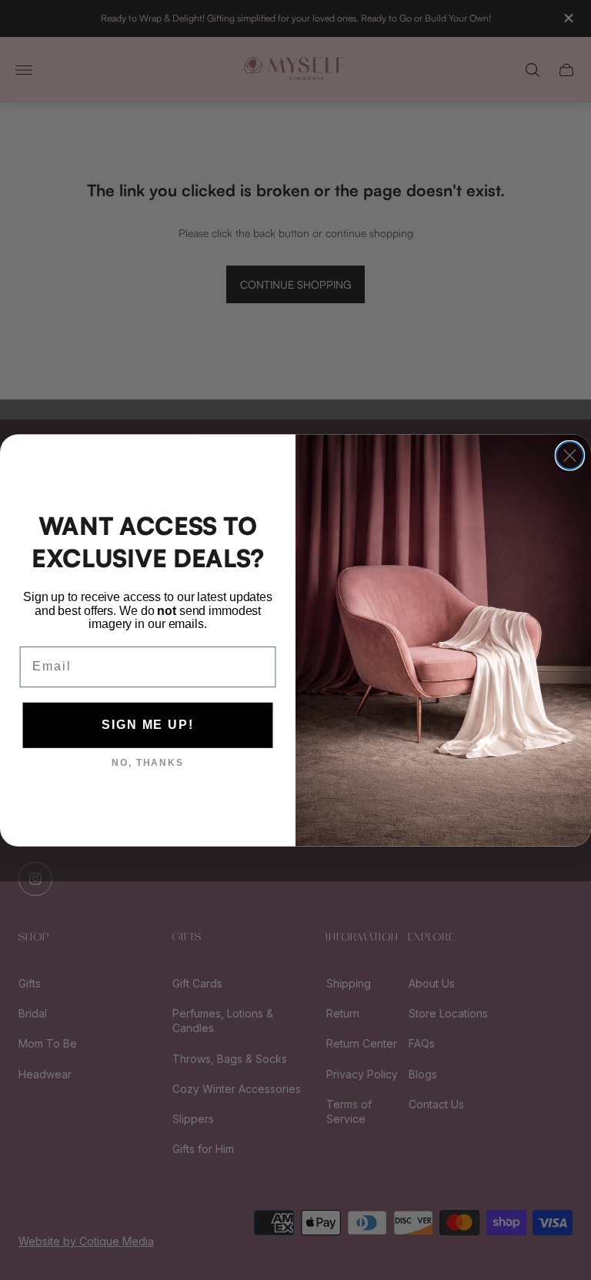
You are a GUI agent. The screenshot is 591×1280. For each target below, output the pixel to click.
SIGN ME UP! (147, 724)
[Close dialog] (569, 455)
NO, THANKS (148, 762)
